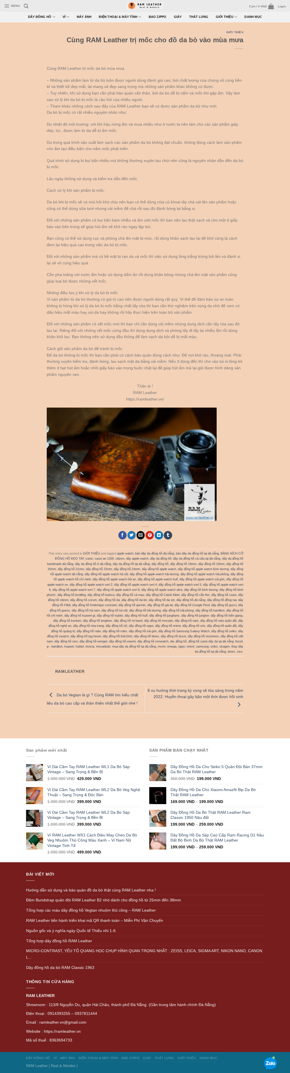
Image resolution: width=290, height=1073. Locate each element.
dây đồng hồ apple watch (159, 569)
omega (171, 646)
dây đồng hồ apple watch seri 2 (91, 584)
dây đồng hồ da (109, 600)
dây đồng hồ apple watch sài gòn (202, 579)
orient (190, 646)
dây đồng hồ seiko (223, 631)
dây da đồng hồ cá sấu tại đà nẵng (196, 558)
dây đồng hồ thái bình (117, 636)
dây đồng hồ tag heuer (86, 636)
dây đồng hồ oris (193, 625)
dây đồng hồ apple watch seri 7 (73, 589)
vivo (239, 651)
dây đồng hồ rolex (115, 631)
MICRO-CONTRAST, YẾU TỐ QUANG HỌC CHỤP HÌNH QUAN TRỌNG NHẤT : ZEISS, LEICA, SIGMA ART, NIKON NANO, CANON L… (144, 954)
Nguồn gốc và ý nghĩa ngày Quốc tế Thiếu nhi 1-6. (71, 930)
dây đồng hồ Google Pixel (192, 605)
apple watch (125, 553)
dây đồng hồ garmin (132, 605)
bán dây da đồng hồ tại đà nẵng (197, 553)
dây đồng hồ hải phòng (178, 610)
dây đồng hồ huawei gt (79, 615)
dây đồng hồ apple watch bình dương (203, 569)
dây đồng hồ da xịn (162, 600)
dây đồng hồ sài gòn (143, 631)
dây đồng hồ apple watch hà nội (106, 574)
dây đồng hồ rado (89, 631)
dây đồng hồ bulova (101, 594)
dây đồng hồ (160, 564)
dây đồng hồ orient (168, 625)
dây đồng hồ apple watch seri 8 (118, 589)
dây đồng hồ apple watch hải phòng (204, 574)
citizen (120, 558)
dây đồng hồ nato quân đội (218, 620)
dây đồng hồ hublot (110, 615)
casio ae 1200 (104, 558)
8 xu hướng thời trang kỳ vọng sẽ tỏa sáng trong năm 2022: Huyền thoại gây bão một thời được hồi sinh (195, 693)
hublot (80, 646)
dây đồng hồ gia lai (160, 605)
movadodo (103, 646)
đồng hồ (181, 641)
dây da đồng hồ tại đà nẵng (131, 564)
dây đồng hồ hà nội (114, 610)
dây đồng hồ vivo (66, 641)
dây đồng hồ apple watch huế (158, 579)
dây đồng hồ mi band (128, 620)
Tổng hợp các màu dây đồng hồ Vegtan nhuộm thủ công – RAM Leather (91, 910)
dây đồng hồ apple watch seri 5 (180, 584)
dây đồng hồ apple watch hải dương (154, 574)
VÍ (64, 16)
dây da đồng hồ (160, 558)
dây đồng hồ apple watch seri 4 (135, 584)
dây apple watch (137, 558)
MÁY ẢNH (84, 16)
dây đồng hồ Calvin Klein (163, 594)
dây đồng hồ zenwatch (153, 641)
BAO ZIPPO (158, 16)
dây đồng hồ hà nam (86, 610)
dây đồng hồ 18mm (183, 564)
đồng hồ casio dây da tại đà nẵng (211, 641)
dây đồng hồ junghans (164, 615)
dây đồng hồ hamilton (210, 610)
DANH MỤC (253, 16)
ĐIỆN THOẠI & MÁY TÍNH (118, 16)
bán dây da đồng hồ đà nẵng (154, 553)
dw (172, 641)
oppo (181, 646)
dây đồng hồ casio (223, 594)
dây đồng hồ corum (83, 600)
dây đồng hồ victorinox (203, 636)
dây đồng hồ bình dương (201, 589)
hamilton (57, 646)
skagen (224, 646)
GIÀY (178, 16)
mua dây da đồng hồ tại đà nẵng (134, 646)
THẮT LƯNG (198, 16)
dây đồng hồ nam (187, 620)
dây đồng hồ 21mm (71, 569)
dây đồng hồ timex (146, 636)
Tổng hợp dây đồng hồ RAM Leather (59, 941)
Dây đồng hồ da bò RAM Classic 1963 (60, 967)
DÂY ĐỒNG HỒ (40, 16)
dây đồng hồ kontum (67, 620)
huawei (69, 646)
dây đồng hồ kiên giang (226, 615)
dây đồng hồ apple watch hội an (114, 579)
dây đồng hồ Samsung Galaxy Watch (184, 631)
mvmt (161, 646)
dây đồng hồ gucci (223, 605)
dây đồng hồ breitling (71, 594)
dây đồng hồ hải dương (145, 610)
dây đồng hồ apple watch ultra (161, 589)
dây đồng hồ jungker (195, 615)
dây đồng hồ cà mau (130, 594)
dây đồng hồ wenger (93, 641)
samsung (202, 646)
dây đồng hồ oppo (141, 625)
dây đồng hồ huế (136, 615)
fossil (238, 641)
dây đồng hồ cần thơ (195, 594)
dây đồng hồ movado (158, 620)
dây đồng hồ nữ (116, 625)
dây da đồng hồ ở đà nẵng (93, 564)
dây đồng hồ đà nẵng (190, 600)
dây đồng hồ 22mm (99, 569)
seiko (214, 646)
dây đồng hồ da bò (134, 600)
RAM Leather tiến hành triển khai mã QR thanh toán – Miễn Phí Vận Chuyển (94, 920)
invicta (90, 646)
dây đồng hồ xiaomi (122, 641)
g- (48, 646)
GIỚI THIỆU (224, 16)
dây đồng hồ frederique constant (94, 605)
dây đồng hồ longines (97, 620)
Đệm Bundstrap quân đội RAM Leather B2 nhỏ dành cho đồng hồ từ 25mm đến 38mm (103, 900)
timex (231, 651)
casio (89, 558)
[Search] (26, 6)
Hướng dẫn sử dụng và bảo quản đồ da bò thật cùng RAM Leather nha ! (91, 890)
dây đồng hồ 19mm (211, 564)
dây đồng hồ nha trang (88, 625)
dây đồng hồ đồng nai (221, 600)
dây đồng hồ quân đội (221, 625)
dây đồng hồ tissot (173, 636)
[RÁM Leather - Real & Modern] (145, 6)
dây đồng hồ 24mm (127, 569)
